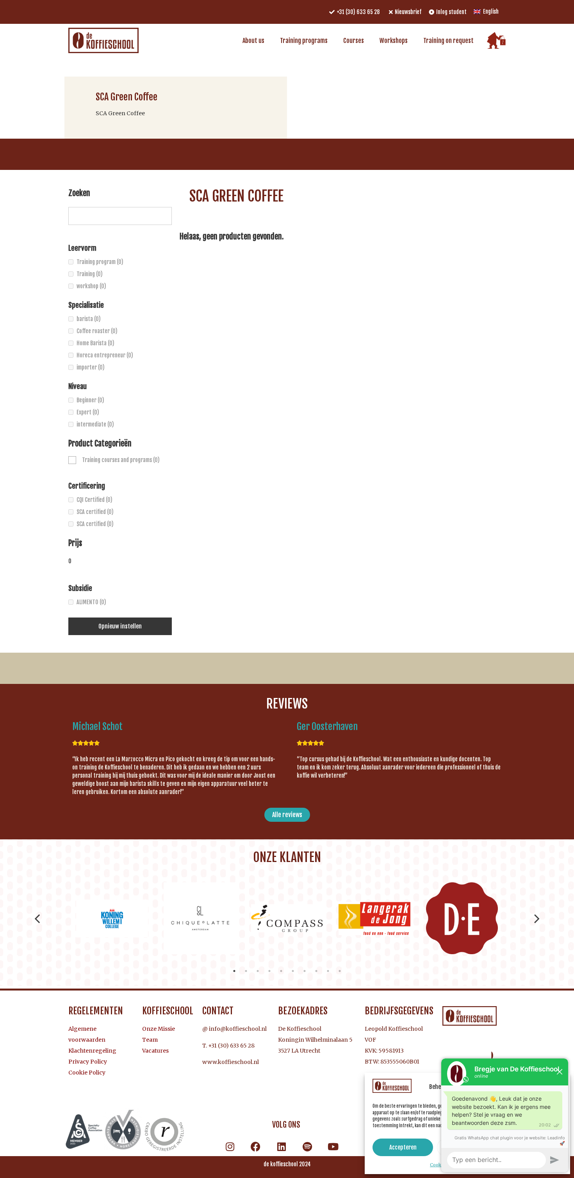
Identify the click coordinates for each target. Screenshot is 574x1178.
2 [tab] (246, 971)
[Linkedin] (281, 1146)
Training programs (304, 41)
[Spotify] (307, 1146)
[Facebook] (256, 1146)
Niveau (77, 386)
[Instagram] (230, 1146)
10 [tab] (340, 971)
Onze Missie (158, 1028)
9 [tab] (328, 971)
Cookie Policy (86, 1072)
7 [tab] (304, 971)
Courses (353, 41)
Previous (37, 918)
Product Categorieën (100, 444)
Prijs (75, 543)
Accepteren (403, 1147)
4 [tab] (269, 971)
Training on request (448, 41)
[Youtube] (333, 1146)
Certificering (86, 485)
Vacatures (155, 1050)
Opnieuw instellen (120, 626)
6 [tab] (293, 971)
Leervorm (82, 248)
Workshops (394, 41)
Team (150, 1039)
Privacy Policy (87, 1061)
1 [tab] (234, 971)
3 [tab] (258, 971)
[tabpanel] (112, 918)
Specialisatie (86, 305)
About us (253, 41)
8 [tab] (316, 971)
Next (537, 918)
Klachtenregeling (92, 1050)
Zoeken (79, 193)
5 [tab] (281, 971)
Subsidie (80, 588)
